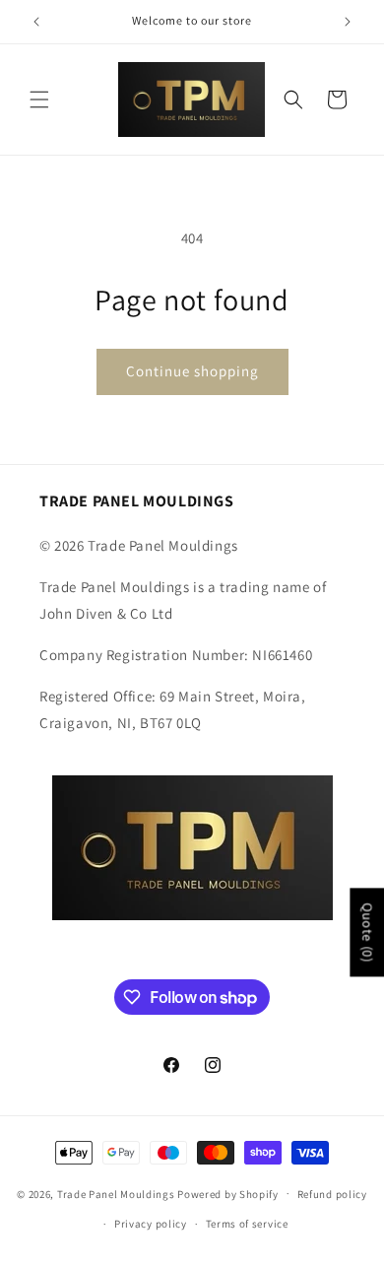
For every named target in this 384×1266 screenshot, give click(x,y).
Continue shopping (192, 371)
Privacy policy (150, 1224)
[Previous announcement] (36, 21)
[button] (39, 99)
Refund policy (332, 1194)
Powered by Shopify (228, 1193)
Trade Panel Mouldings (117, 1193)
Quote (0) (367, 932)
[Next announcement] (347, 21)
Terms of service (247, 1224)
